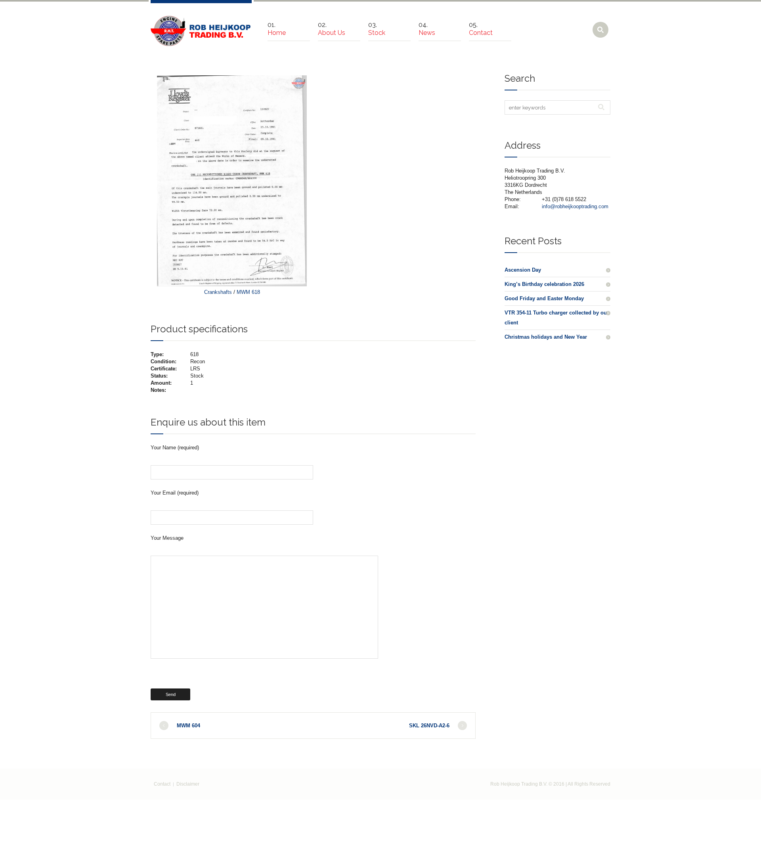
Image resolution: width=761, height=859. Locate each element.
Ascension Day (523, 270)
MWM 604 (188, 726)
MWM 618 (248, 292)
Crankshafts (218, 292)
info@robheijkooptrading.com (575, 206)
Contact (162, 784)
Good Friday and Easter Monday (544, 298)
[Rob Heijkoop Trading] (201, 31)
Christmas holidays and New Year (546, 337)
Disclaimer (187, 784)
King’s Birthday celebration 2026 (544, 284)
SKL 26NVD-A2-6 (429, 726)
